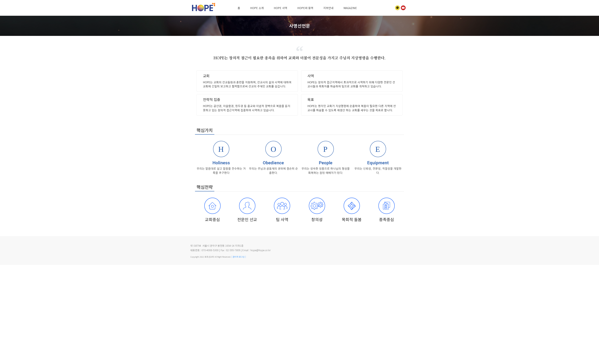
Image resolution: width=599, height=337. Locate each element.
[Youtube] (403, 7)
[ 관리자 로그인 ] (238, 256)
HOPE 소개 (257, 8)
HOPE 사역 (280, 8)
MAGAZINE (350, 8)
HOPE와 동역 (305, 8)
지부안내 (328, 8)
